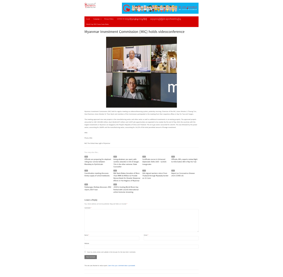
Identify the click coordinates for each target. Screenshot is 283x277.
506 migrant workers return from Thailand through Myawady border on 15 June (155, 176)
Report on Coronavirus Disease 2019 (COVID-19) (183, 174)
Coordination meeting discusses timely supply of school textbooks (97, 174)
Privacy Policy (109, 19)
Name (86, 235)
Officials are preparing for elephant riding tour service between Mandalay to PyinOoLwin (97, 162)
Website (86, 243)
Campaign (96, 19)
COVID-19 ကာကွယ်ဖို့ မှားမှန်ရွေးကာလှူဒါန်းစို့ (132, 19)
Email (146, 235)
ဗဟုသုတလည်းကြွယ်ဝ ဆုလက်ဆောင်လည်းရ (165, 19)
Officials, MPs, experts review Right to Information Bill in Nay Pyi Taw (184, 160)
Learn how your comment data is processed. (121, 265)
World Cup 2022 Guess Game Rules (97, 24)
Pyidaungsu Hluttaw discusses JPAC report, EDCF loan (97, 188)
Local (88, 19)
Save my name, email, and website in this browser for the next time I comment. (111, 252)
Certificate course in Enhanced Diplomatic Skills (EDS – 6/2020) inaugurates (154, 162)
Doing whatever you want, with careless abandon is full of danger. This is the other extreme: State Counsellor (126, 163)
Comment (87, 208)
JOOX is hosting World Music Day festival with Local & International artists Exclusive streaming (126, 190)
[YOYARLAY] (97, 5)
